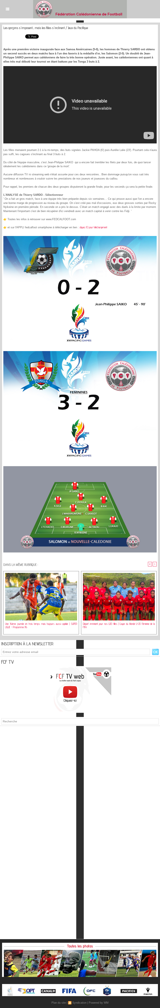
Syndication (79, 1002)
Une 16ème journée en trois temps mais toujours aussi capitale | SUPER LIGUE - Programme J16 (41, 625)
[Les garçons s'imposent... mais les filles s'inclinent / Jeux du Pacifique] (80, 237)
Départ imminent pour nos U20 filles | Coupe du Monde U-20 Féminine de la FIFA (119, 625)
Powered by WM (99, 1002)
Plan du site (58, 1002)
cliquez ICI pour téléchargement (93, 227)
